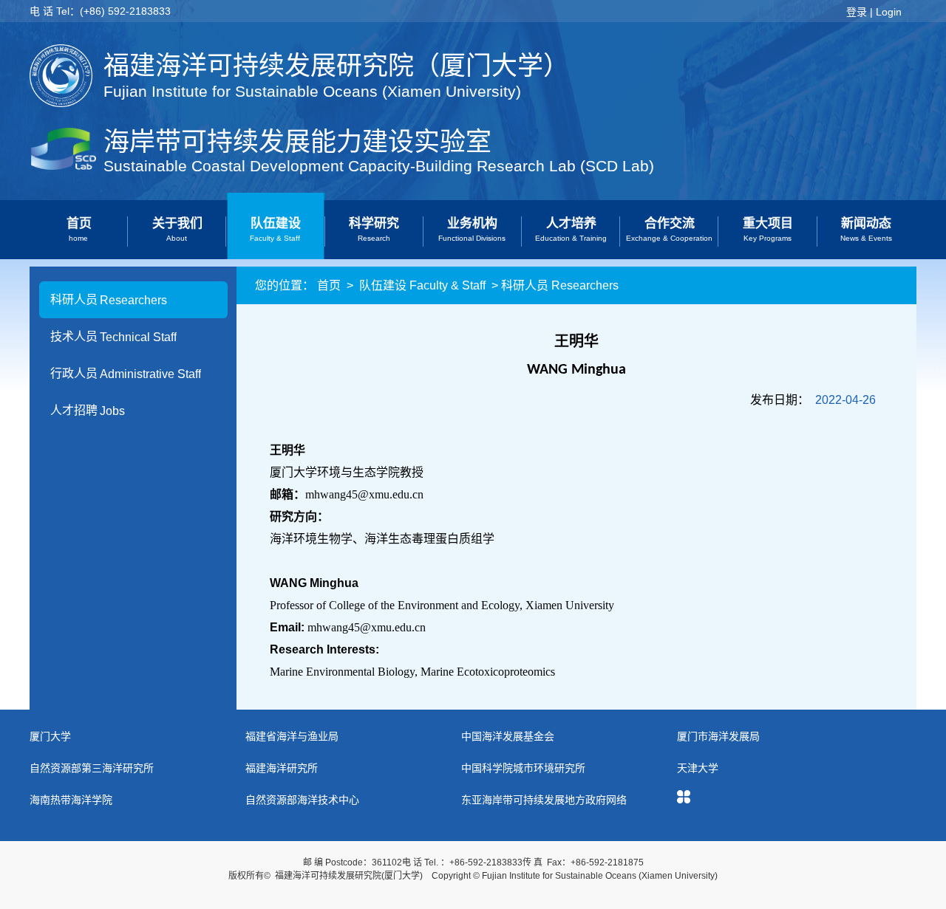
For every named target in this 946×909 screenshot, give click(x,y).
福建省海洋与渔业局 (291, 736)
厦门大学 (50, 736)
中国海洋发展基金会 (507, 736)
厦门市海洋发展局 (718, 736)
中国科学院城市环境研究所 (523, 768)
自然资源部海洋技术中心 (302, 800)
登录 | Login (874, 12)
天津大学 (697, 768)
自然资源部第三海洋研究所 (92, 768)
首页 (329, 285)
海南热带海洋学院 (71, 800)
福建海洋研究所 (281, 768)
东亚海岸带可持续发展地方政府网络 (544, 800)
